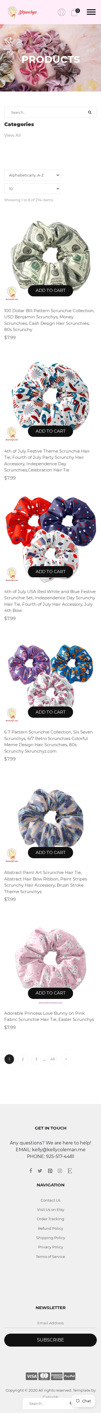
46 (52, 1059)
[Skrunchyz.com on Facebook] (33, 1170)
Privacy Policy (50, 1247)
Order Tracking (50, 1219)
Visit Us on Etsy (50, 1209)
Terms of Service (50, 1256)
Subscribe (50, 1340)
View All (12, 135)
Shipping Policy (50, 1237)
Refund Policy (50, 1228)
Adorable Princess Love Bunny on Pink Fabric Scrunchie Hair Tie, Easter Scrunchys (49, 1016)
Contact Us (50, 1200)
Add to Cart (51, 290)
